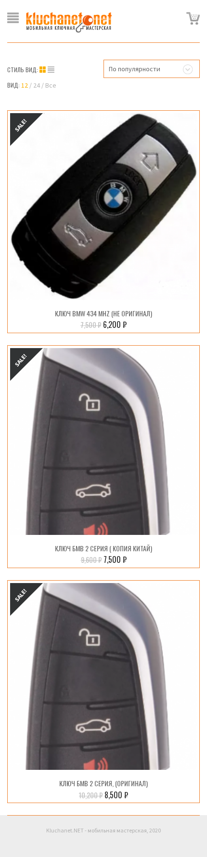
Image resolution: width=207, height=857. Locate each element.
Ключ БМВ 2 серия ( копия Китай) (103, 548)
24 (36, 85)
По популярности (134, 69)
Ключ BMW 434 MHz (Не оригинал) (103, 313)
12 (24, 85)
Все (50, 85)
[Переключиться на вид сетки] (43, 69)
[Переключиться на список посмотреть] (51, 69)
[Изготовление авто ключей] (69, 21)
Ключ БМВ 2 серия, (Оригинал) (103, 783)
